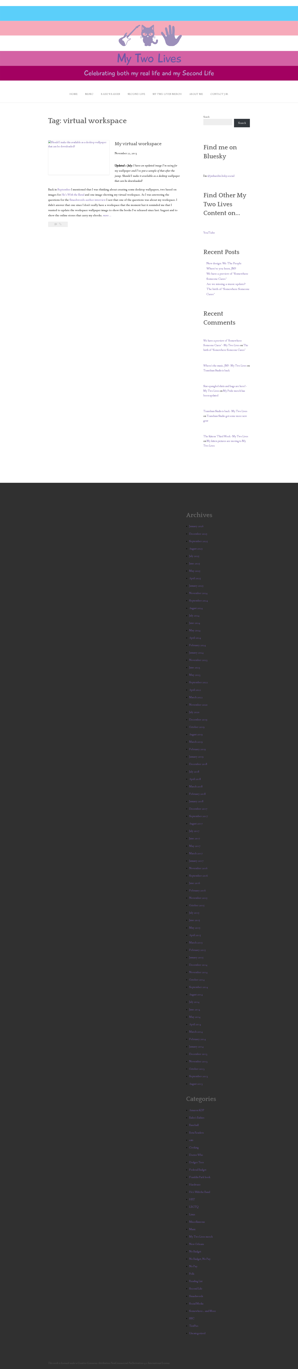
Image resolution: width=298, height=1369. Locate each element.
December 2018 (198, 764)
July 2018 (194, 772)
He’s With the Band (73, 195)
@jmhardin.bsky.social (221, 176)
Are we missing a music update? (225, 284)
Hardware (195, 1185)
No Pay (193, 1266)
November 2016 (198, 868)
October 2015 (197, 905)
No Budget (195, 1251)
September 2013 (198, 1076)
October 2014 (197, 980)
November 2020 (198, 705)
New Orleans (196, 1244)
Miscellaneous (197, 1222)
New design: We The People (223, 263)
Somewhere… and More (202, 1311)
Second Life (136, 94)
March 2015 (196, 943)
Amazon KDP (196, 1110)
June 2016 (194, 883)
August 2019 (196, 734)
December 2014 (198, 965)
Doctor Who (196, 1155)
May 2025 (194, 571)
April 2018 (195, 779)
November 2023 (198, 660)
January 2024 (196, 653)
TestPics (193, 1326)
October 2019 (197, 727)
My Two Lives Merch (167, 94)
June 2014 (194, 1009)
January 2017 (196, 861)
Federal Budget (197, 1170)
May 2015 (194, 928)
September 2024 (198, 600)
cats (191, 1140)
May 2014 (194, 1017)
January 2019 (196, 757)
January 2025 (196, 586)
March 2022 (196, 697)
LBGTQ (194, 1207)
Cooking (194, 1147)
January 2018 (196, 801)
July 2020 (194, 712)
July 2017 (194, 831)
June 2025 (194, 563)
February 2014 (197, 1039)
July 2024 (194, 615)
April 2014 (195, 1024)
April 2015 (195, 935)
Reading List (195, 1281)
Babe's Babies (196, 1118)
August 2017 (196, 824)
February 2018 (197, 794)
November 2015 (198, 898)
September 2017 (198, 816)
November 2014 (198, 972)
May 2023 (194, 675)
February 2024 (197, 645)
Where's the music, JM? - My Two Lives (224, 366)
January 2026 (196, 526)
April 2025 (195, 578)
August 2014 (196, 994)
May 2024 (194, 630)
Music (89, 94)
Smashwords (196, 1296)
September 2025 (198, 541)
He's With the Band (199, 1192)
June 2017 (194, 838)
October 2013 (197, 1069)
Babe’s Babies (110, 94)
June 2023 (194, 667)
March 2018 (196, 786)
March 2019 (196, 742)
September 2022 (198, 682)
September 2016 (198, 876)
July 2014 (194, 1002)
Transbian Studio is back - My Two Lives (225, 411)
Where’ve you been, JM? (221, 269)
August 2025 (196, 549)
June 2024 (194, 623)
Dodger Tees (196, 1162)
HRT (192, 1199)
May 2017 (194, 846)
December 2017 (198, 809)
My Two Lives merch (201, 1237)
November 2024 (198, 593)
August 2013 (196, 1084)
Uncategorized (197, 1333)
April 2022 (195, 690)
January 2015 (196, 957)
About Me (196, 94)
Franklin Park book (199, 1177)
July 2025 (194, 556)
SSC (191, 1318)
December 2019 (198, 719)
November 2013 (198, 1061)
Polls (191, 1274)
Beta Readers (196, 1133)
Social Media (196, 1304)
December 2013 (198, 1054)
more (107, 215)
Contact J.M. (219, 94)
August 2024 (196, 608)
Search (206, 116)
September (64, 190)
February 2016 (197, 890)
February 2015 (197, 950)
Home (73, 94)
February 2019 (197, 749)
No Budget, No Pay (200, 1259)
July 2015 (194, 913)
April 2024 (195, 638)
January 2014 (196, 1047)
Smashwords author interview (87, 200)
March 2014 (196, 1032)
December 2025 (198, 534)
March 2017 (196, 853)
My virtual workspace (138, 143)
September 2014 (198, 987)
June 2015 (194, 920)
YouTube (209, 233)
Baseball (194, 1125)
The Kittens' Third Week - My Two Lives (225, 436)
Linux (192, 1214)
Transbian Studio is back (216, 370)
